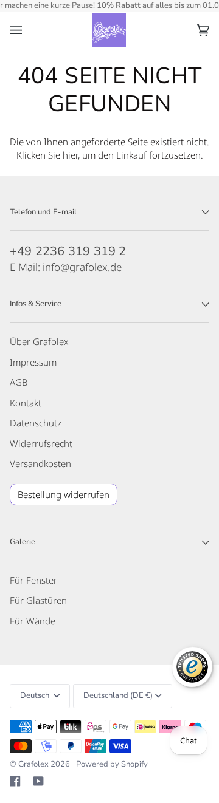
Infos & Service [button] (35, 303)
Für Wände (32, 621)
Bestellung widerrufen (63, 494)
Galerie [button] (22, 541)
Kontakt (25, 403)
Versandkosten (40, 463)
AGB (18, 382)
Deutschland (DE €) (118, 695)
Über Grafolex (39, 341)
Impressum (33, 362)
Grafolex (33, 764)
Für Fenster (33, 580)
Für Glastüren (38, 600)
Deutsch (35, 695)
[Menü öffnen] (28, 30)
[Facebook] (15, 781)
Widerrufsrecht (41, 443)
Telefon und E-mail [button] (43, 212)
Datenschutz (35, 423)
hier (70, 155)
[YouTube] (38, 781)
